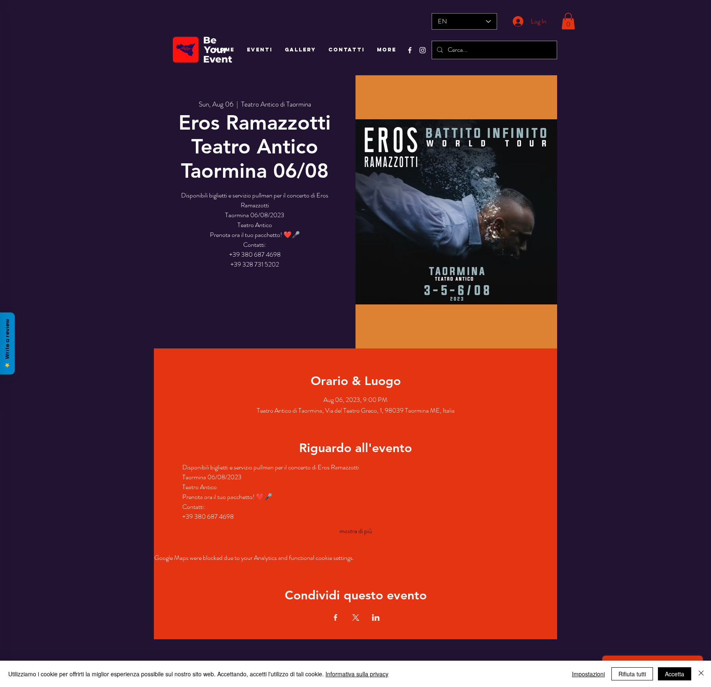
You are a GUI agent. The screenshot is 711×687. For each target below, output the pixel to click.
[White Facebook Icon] (410, 50)
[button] (568, 21)
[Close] (701, 673)
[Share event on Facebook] (335, 617)
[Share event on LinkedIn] (376, 617)
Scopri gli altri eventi (255, 310)
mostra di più (355, 531)
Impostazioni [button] (588, 674)
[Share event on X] (356, 617)
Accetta (674, 674)
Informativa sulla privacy (356, 674)
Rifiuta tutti (632, 674)
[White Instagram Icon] (422, 50)
